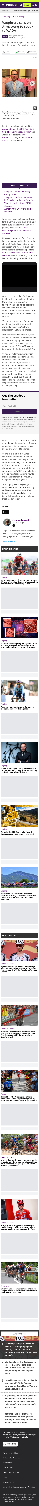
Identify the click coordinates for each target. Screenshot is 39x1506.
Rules (14, 17)
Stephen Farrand (17, 36)
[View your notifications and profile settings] (21, 5)
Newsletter (32, 52)
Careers (5, 1477)
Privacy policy (7, 1463)
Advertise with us (9, 1482)
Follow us (21, 52)
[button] (36, 5)
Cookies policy (8, 1468)
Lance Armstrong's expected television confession (16, 230)
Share (7, 52)
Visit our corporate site (19, 1437)
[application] (19, 275)
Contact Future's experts (11, 1458)
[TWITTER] (14, 525)
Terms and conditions (10, 1453)
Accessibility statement (11, 1472)
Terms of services (28, 417)
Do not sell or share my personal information (19, 1487)
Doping (21, 17)
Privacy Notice (30, 420)
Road (5, 512)
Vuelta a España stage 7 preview (26, 11)
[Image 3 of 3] (32, 83)
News (5, 37)
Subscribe (27, 5)
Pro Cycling (6, 17)
